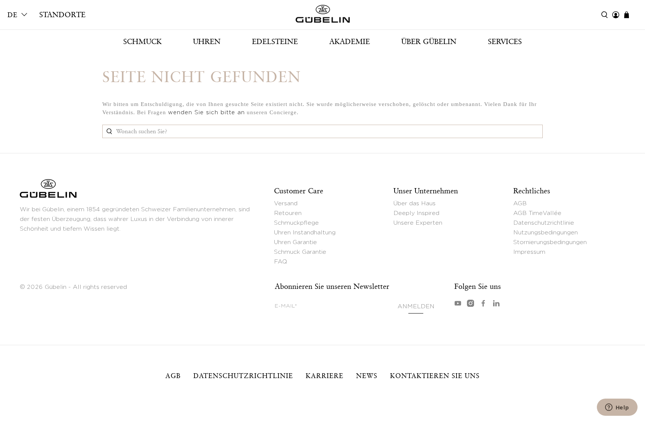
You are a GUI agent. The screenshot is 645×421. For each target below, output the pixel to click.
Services (505, 41)
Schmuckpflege (296, 223)
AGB (520, 203)
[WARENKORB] (630, 14)
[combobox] (322, 131)
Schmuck (142, 41)
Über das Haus (414, 203)
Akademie (349, 41)
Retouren (288, 213)
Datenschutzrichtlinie (543, 223)
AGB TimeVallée (537, 213)
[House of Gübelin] (322, 15)
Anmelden (415, 306)
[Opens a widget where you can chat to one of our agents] (617, 408)
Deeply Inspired (416, 213)
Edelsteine (275, 41)
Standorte (62, 14)
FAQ (280, 262)
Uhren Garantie (295, 242)
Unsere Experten (417, 223)
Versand (285, 203)
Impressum (529, 252)
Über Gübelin (429, 41)
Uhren (207, 41)
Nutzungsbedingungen (545, 233)
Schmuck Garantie (300, 252)
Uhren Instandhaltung (305, 233)
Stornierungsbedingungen (550, 242)
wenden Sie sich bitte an (206, 112)
